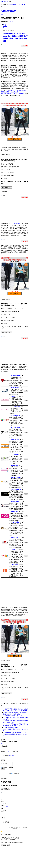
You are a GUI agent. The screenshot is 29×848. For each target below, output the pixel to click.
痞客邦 (8, 751)
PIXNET (6, 827)
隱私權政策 (25, 827)
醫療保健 (11, 755)
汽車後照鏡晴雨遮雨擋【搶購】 (11, 727)
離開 (8, 845)
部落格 (5, 26)
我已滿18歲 (3, 845)
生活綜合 (12, 21)
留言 (11, 751)
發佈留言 (3, 768)
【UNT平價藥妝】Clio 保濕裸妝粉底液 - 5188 (14, 732)
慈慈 (2, 743)
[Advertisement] (14, 210)
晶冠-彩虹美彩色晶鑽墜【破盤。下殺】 (13, 715)
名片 (4, 27)
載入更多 (3, 760)
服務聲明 (15, 828)
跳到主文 (3, 14)
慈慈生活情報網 (8, 11)
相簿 (4, 24)
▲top (2, 757)
